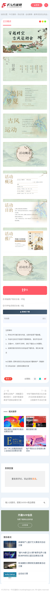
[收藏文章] (35, 379)
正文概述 (7, 21)
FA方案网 (9, 361)
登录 (34, 479)
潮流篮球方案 (31, 429)
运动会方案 (23, 574)
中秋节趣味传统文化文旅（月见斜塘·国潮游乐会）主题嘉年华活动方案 (36, 397)
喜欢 (8, 379)
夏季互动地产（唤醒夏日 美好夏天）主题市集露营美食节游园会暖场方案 (13, 397)
